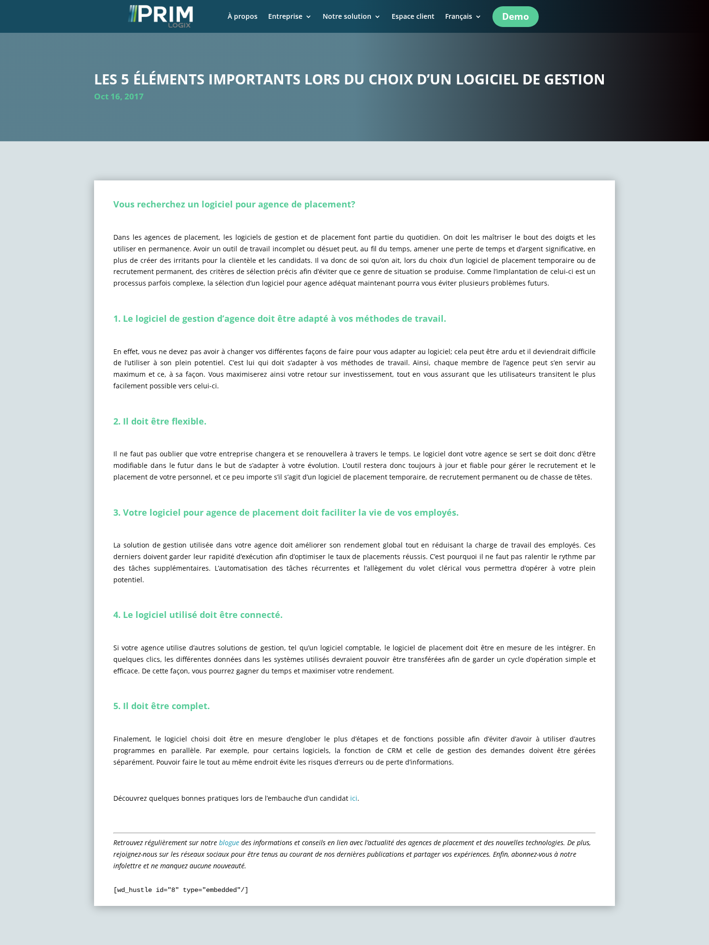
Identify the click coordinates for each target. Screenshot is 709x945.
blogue (229, 842)
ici (353, 798)
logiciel (151, 318)
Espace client (413, 17)
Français (458, 17)
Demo (515, 16)
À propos (243, 17)
